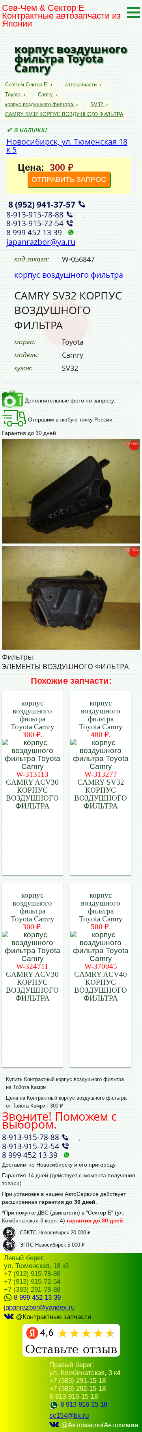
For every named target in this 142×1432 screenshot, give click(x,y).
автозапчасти (81, 85)
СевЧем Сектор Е (27, 85)
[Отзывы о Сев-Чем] (71, 1355)
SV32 (96, 104)
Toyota (13, 94)
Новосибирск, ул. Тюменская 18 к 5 (66, 145)
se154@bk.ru (69, 1415)
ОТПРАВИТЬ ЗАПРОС (69, 179)
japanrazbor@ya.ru (40, 241)
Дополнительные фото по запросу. (69, 400)
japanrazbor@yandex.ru (39, 1307)
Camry (45, 94)
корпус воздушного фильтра (39, 104)
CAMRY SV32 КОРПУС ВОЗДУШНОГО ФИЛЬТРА (64, 114)
